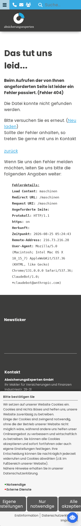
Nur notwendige (42, 504)
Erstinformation (26, 515)
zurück (11, 151)
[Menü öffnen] (4, 4)
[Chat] (72, 517)
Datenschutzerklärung (59, 515)
